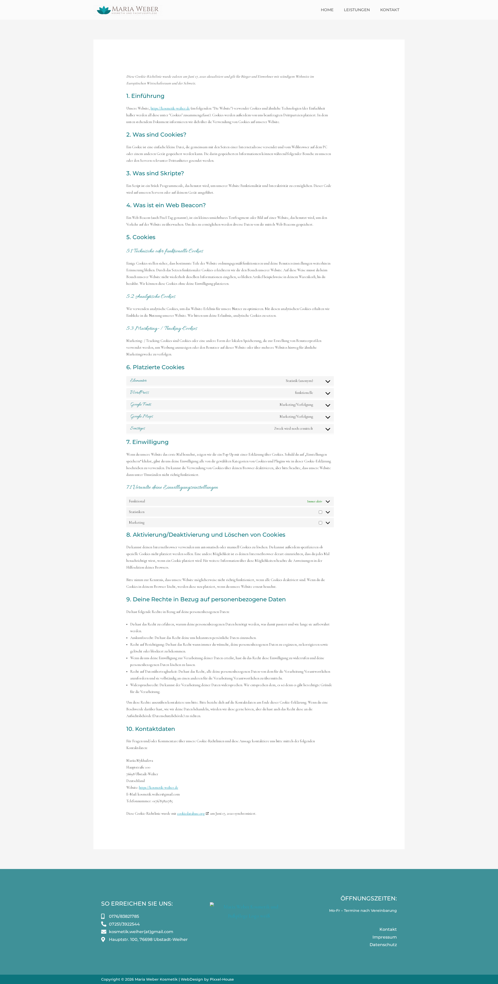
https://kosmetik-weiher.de (170, 108)
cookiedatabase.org (191, 813)
